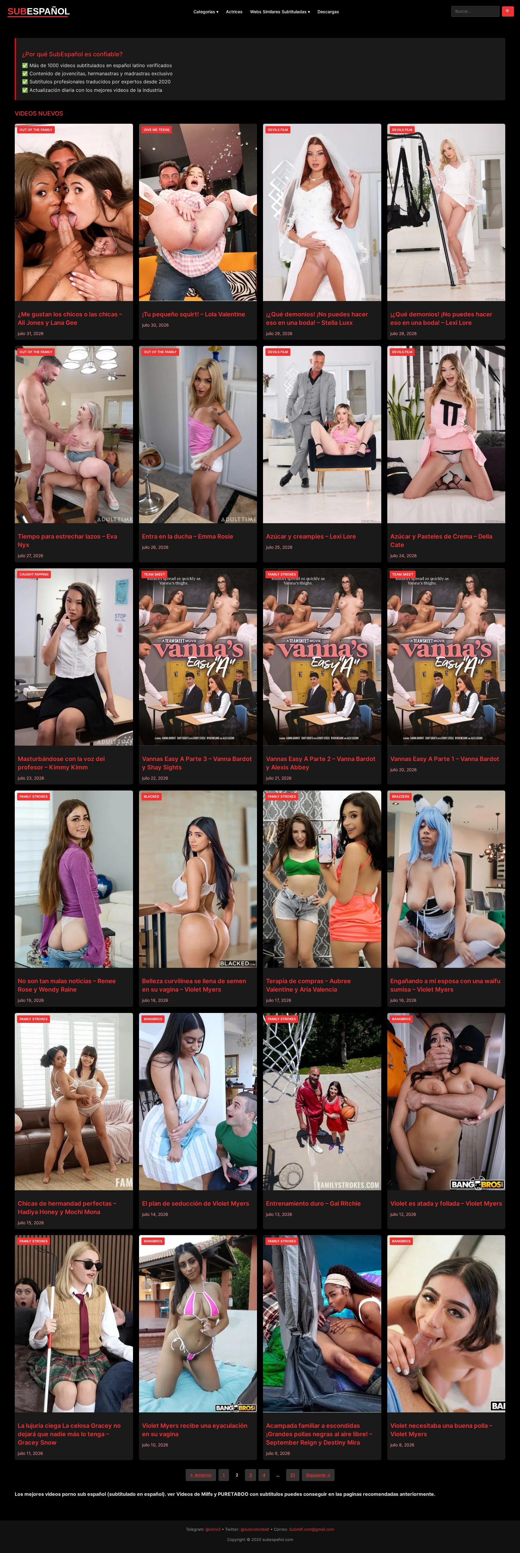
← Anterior (201, 1474)
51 (292, 1474)
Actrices (234, 11)
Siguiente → (318, 1474)
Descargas (328, 11)
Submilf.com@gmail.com (311, 1529)
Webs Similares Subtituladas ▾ (280, 11)
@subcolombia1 (255, 1529)
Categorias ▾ (205, 11)
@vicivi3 (213, 1529)
